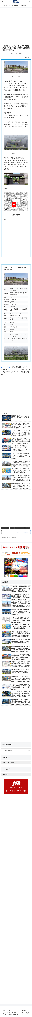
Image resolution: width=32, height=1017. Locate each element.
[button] (29, 750)
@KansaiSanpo (6, 367)
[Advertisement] (16, 26)
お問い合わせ (23, 1010)
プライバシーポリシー (8, 1010)
